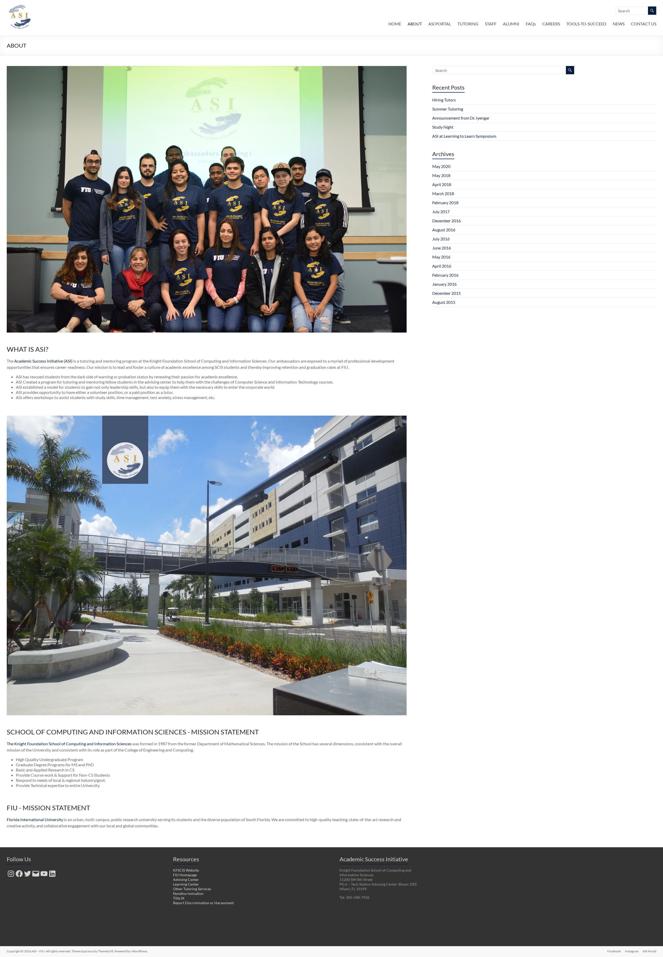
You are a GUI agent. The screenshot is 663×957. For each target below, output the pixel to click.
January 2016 (444, 284)
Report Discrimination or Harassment (203, 903)
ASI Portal (649, 951)
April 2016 (441, 265)
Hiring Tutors (444, 99)
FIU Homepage (185, 875)
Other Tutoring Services (192, 889)
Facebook (614, 951)
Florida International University (35, 819)
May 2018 (441, 175)
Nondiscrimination (188, 893)
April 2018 (441, 184)
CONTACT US (643, 23)
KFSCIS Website (186, 870)
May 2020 (441, 166)
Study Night (442, 126)
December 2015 (446, 293)
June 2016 (441, 247)
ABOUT (415, 23)
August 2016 (443, 229)
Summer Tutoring (447, 108)
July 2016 (441, 238)
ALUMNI (511, 23)
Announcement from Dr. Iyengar (460, 117)
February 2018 (445, 202)
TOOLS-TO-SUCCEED (586, 23)
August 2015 (443, 302)
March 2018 (443, 193)
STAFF (490, 23)
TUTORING (467, 23)
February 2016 (445, 275)
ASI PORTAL (439, 23)
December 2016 (446, 220)
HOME (394, 23)
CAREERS (551, 23)
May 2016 (441, 256)
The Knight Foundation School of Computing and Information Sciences (69, 743)
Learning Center (186, 884)
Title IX (178, 898)
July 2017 (441, 211)
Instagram (632, 951)
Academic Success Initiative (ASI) (43, 360)
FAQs (531, 23)
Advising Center (186, 879)
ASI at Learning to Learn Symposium (464, 136)
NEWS (618, 23)
